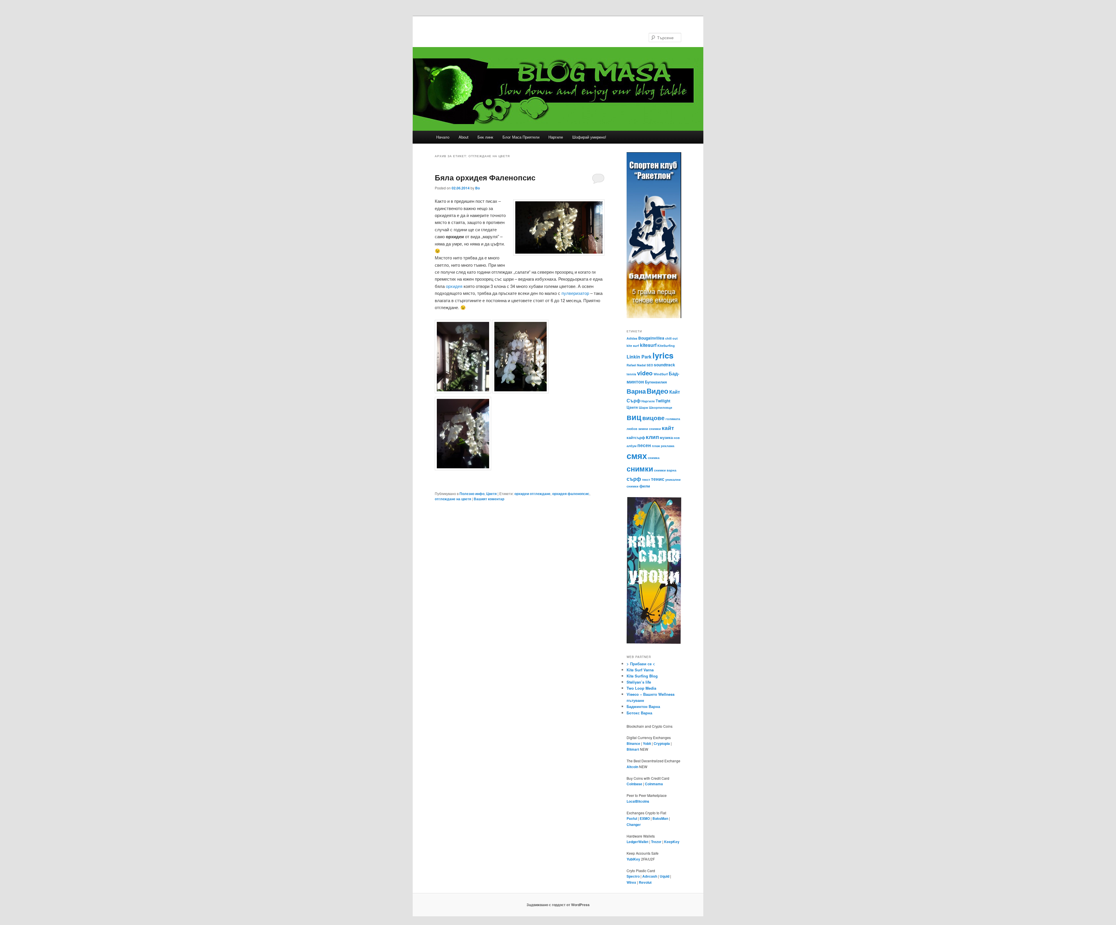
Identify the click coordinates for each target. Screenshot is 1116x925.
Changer (634, 824)
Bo (477, 188)
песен (644, 445)
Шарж (643, 407)
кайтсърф (636, 437)
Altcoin (632, 766)
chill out (671, 338)
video (645, 373)
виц (634, 416)
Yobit (647, 743)
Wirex (631, 882)
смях (637, 455)
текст (646, 479)
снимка (653, 458)
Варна (636, 391)
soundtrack (664, 365)
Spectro (633, 876)
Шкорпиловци (660, 407)
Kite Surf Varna (640, 670)
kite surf (633, 345)
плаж (656, 446)
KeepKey (671, 841)
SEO (650, 365)
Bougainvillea (651, 338)
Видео (657, 391)
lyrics (662, 355)
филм (644, 486)
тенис (657, 479)
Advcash (649, 876)
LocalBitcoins (638, 801)
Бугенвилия (656, 382)
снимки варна (665, 470)
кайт (668, 428)
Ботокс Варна (639, 713)
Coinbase (634, 783)
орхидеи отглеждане (532, 493)
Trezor (656, 841)
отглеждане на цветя (453, 498)
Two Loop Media (641, 688)
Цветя (491, 493)
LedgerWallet (637, 841)
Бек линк (485, 137)
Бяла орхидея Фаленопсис (485, 177)
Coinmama (654, 783)
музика (666, 437)
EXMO (645, 818)
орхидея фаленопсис (570, 493)
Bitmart (633, 749)
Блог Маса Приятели (520, 137)
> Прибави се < (641, 663)
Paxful (632, 818)
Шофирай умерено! (589, 137)
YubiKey (633, 859)
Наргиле (555, 137)
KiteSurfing (666, 345)
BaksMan (660, 818)
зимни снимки (649, 428)
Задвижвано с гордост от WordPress (558, 904)
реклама (667, 446)
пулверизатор (575, 293)
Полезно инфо (471, 493)
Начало (442, 137)
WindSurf (661, 374)
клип (652, 437)
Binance (633, 743)
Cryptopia (662, 743)
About (463, 137)
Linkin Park (639, 356)
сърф (634, 478)
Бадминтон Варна (643, 706)
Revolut (645, 882)
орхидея (454, 286)
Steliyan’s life (639, 682)
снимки (640, 468)
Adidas (632, 338)
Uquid (664, 876)
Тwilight (663, 401)
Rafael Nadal (636, 365)
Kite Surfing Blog (642, 676)
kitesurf (648, 345)
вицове (653, 417)
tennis (631, 374)
